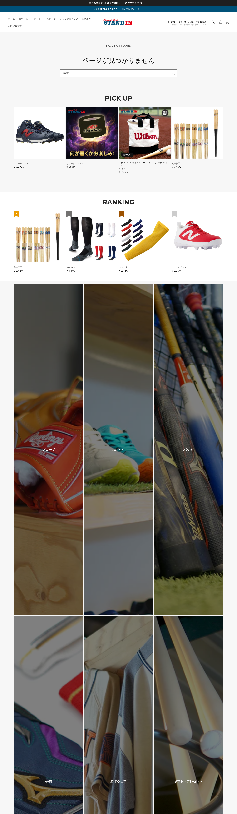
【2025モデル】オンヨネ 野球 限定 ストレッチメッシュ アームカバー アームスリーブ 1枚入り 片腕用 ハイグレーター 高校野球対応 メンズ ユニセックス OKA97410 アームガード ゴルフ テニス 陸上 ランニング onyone (145, 243)
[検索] (173, 73)
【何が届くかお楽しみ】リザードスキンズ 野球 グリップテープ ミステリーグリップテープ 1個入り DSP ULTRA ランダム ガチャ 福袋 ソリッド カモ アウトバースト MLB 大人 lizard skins (92, 142)
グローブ (48, 450)
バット (188, 450)
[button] (24, 18)
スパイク (118, 450)
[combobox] (118, 73)
